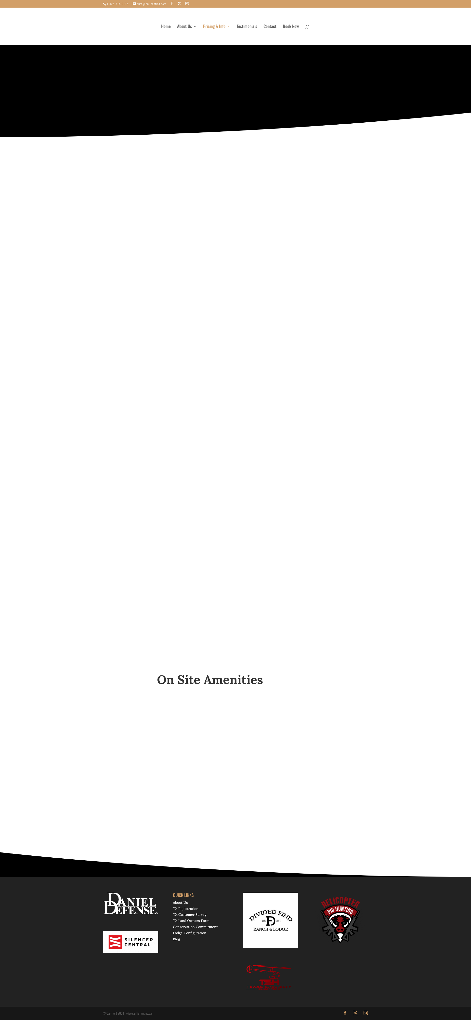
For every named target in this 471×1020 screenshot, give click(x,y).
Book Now (291, 27)
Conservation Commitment (195, 927)
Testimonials (247, 27)
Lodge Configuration (189, 933)
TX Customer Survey (190, 915)
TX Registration (185, 908)
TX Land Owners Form (191, 921)
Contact (269, 27)
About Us (184, 27)
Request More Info (199, 99)
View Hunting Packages (267, 99)
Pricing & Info (214, 27)
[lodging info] (314, 258)
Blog (176, 939)
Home (166, 27)
